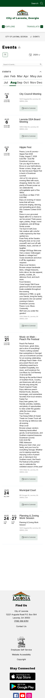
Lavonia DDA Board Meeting (29, 120)
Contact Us (21, 626)
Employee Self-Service (21, 650)
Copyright (21, 659)
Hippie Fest (25, 147)
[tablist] (22, 76)
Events (36, 37)
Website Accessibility (21, 654)
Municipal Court (27, 490)
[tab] (6, 76)
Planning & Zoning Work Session (29, 516)
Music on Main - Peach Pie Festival (29, 338)
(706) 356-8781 (21, 621)
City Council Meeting (30, 94)
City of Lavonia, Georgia (16, 37)
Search (34, 3)
